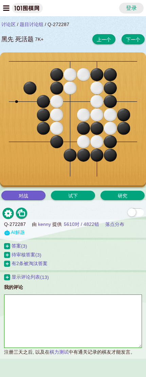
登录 (131, 8)
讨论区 (8, 24)
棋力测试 (59, 352)
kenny (44, 224)
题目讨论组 (31, 24)
